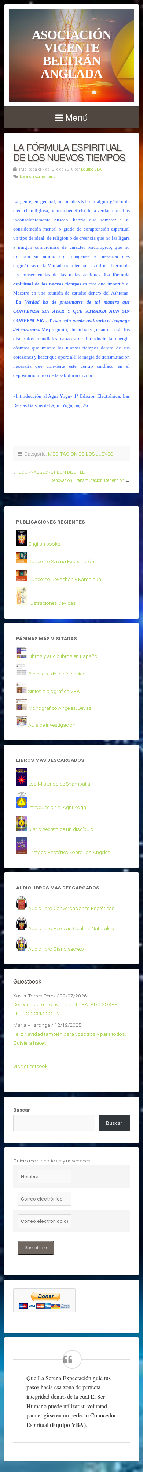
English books (44, 544)
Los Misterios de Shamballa (59, 784)
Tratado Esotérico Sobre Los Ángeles (69, 852)
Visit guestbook (30, 1066)
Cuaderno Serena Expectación (61, 561)
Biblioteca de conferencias (57, 674)
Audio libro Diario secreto (56, 949)
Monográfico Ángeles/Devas (60, 708)
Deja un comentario (37, 176)
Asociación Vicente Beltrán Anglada (71, 54)
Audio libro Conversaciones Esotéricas (71, 908)
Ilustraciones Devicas (52, 603)
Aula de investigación (52, 725)
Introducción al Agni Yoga (57, 807)
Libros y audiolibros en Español (63, 656)
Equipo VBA (91, 169)
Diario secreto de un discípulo (61, 829)
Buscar (21, 1110)
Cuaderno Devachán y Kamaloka (64, 579)
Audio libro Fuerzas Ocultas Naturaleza (72, 928)
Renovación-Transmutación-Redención (87, 480)
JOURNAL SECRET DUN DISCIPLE (52, 472)
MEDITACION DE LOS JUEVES (80, 454)
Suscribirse (36, 1247)
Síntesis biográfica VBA (54, 691)
